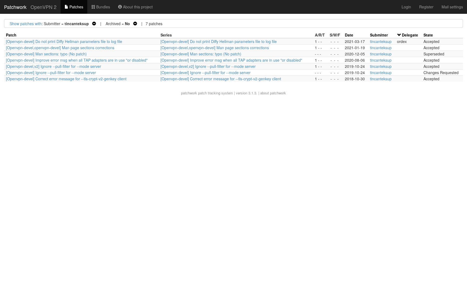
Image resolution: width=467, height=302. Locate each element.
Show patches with (26, 23)
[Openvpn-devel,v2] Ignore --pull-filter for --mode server (53, 66)
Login (406, 6)
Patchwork (15, 6)
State (428, 35)
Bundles (102, 6)
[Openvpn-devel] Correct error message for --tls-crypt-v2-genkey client (66, 78)
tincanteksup (381, 41)
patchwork (189, 92)
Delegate (410, 35)
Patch (11, 35)
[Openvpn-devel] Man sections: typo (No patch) (46, 54)
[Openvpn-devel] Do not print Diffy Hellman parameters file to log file (64, 41)
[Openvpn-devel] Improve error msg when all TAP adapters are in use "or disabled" (77, 60)
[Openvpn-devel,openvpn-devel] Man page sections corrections (60, 47)
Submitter (379, 35)
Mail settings (452, 6)
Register (426, 6)
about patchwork (273, 92)
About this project (137, 6)
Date (349, 35)
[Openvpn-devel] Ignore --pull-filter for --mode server (51, 72)
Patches (75, 6)
